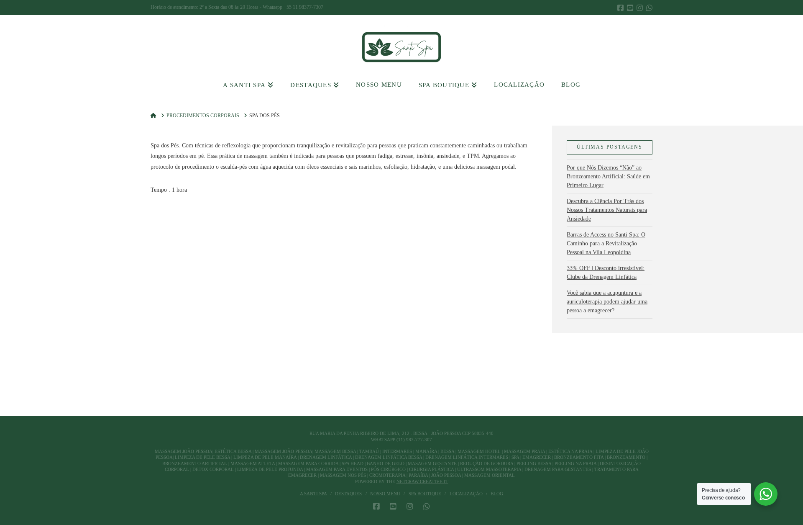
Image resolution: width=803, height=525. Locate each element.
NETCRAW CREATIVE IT (422, 481)
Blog (497, 493)
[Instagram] (640, 7)
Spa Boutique (425, 493)
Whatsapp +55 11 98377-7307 (293, 7)
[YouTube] (630, 7)
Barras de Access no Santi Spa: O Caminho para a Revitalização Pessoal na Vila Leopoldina (606, 243)
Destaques (348, 493)
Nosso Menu (385, 493)
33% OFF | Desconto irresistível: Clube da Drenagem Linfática (605, 272)
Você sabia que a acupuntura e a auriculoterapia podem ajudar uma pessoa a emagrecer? (607, 302)
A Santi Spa (313, 493)
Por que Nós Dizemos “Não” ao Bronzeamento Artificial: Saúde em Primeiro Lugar (608, 176)
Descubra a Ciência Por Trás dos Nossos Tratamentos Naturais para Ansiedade (607, 210)
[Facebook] (620, 7)
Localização (466, 493)
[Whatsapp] (649, 7)
